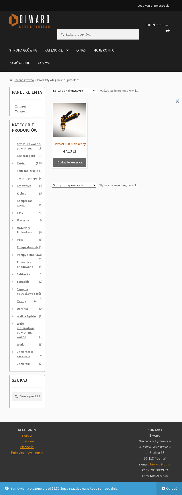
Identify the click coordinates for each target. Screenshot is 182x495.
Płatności (27, 447)
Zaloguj (20, 106)
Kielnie (21, 193)
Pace (20, 240)
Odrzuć (171, 488)
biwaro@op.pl (160, 464)
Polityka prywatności (27, 452)
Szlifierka (23, 274)
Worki (21, 344)
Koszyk (44, 63)
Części (21, 163)
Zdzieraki (23, 364)
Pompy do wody (28, 247)
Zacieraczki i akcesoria (25, 354)
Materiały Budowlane (24, 230)
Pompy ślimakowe (29, 255)
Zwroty (27, 435)
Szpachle (23, 282)
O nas (81, 50)
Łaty (20, 213)
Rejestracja (161, 6)
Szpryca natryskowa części (29, 291)
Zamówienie (19, 63)
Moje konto (104, 50)
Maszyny (23, 220)
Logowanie (145, 6)
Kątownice (24, 186)
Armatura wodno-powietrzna (29, 146)
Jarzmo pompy (27, 178)
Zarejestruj (22, 111)
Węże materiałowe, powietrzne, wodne (26, 330)
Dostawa (27, 441)
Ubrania (22, 309)
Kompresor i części (25, 203)
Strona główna (23, 50)
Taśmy (21, 301)
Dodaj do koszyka (69, 162)
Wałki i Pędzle (26, 316)
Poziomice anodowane (25, 264)
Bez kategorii (26, 156)
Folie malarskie (27, 171)
